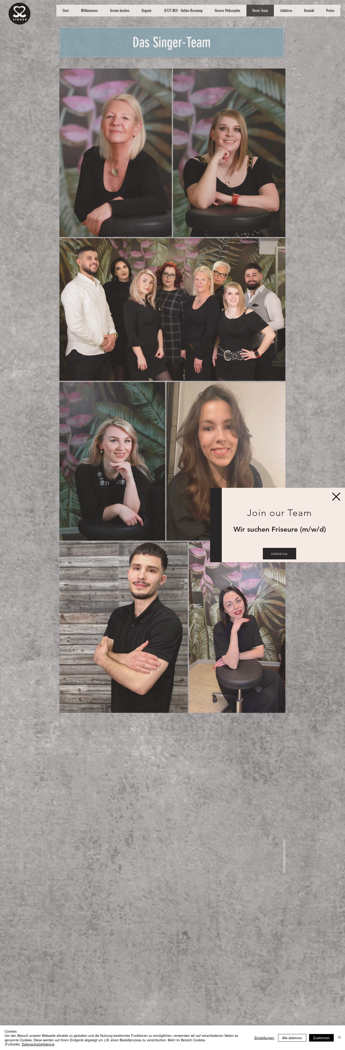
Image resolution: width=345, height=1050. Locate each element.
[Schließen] (339, 1037)
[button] (336, 497)
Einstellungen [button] (264, 1037)
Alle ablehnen (292, 1037)
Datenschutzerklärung (38, 1044)
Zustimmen (321, 1037)
